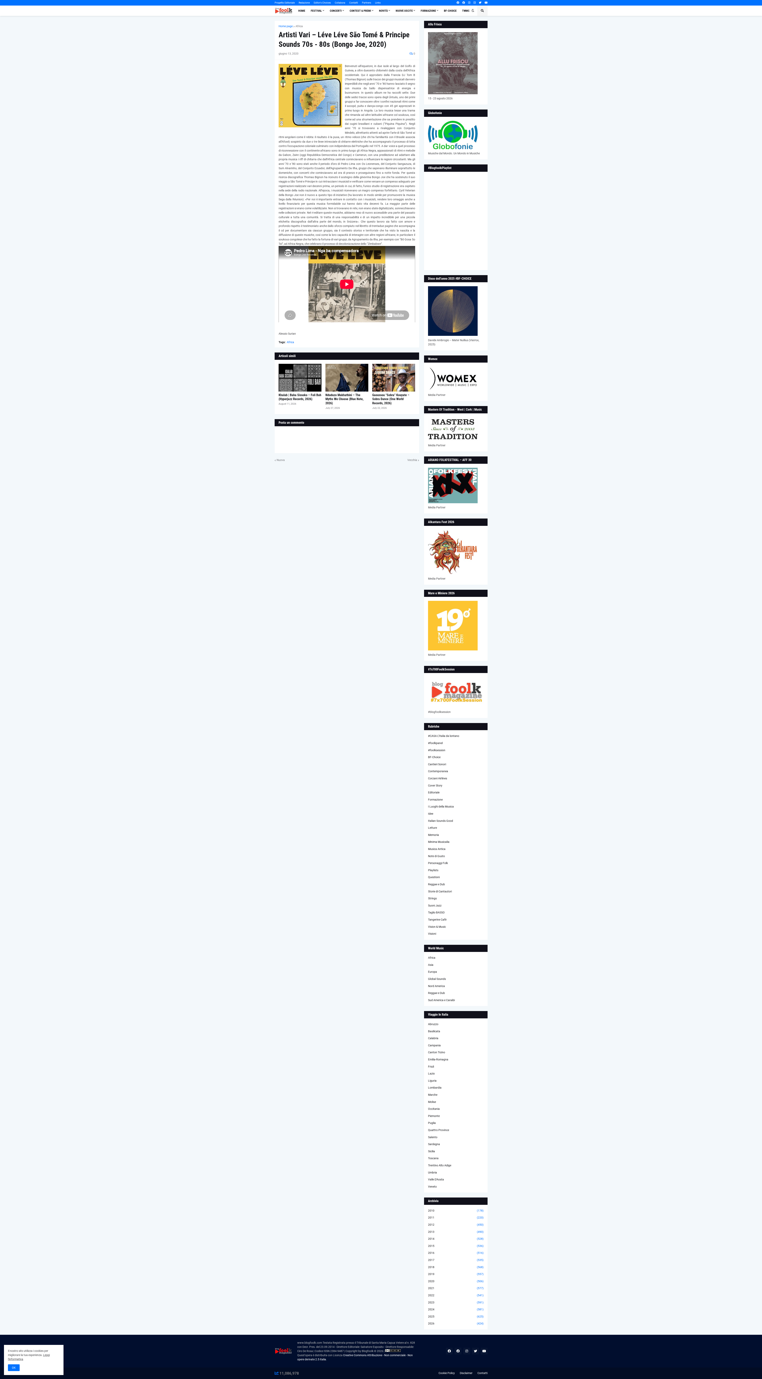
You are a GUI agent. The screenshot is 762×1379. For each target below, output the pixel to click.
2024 (456, 1309)
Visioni (432, 933)
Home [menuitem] (301, 10)
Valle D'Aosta (436, 1179)
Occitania (434, 1108)
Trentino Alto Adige (439, 1165)
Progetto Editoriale (285, 2)
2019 (456, 1274)
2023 (456, 1302)
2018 (456, 1267)
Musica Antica (436, 849)
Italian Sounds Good (440, 820)
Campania (434, 1045)
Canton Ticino (436, 1052)
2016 (456, 1252)
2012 (456, 1224)
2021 (456, 1288)
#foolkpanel (435, 743)
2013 (456, 1231)
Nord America (436, 986)
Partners (366, 2)
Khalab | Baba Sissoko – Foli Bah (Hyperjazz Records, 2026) (300, 397)
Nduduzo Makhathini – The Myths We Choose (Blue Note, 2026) (344, 399)
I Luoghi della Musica (441, 806)
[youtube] (486, 3)
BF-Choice (434, 757)
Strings (432, 898)
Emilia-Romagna (438, 1059)
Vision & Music (437, 926)
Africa (299, 26)
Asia (430, 964)
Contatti (353, 2)
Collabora (340, 2)
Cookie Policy (447, 1373)
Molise (432, 1101)
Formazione (435, 799)
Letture (432, 827)
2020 (456, 1281)
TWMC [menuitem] (466, 10)
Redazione (304, 2)
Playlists (433, 870)
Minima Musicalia (438, 841)
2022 (456, 1295)
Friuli (431, 1066)
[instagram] (469, 3)
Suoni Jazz (435, 905)
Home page (286, 26)
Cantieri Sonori (437, 764)
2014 (456, 1238)
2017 (456, 1260)
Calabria (433, 1038)
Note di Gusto (436, 856)
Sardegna (434, 1144)
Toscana (433, 1158)
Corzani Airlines (437, 778)
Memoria (433, 834)
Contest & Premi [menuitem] (360, 10)
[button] (473, 11)
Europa (432, 971)
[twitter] (480, 3)
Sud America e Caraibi (441, 1000)
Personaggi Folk (438, 863)
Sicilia (431, 1151)
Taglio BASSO (436, 912)
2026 (456, 1323)
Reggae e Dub (436, 884)
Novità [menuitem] (383, 10)
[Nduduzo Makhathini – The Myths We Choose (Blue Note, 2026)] (346, 378)
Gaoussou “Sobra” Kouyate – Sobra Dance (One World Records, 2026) (390, 399)
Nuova (281, 460)
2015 (456, 1245)
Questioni (434, 877)
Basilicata (434, 1031)
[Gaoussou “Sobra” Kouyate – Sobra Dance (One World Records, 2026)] (393, 378)
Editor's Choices (322, 2)
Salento (432, 1137)
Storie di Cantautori (440, 891)
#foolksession (436, 750)
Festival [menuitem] (316, 10)
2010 (456, 1210)
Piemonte (434, 1116)
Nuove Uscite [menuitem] (404, 10)
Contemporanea (438, 771)
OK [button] (14, 1367)
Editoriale (434, 792)
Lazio (431, 1073)
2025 (456, 1316)
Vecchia (412, 460)
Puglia (432, 1123)
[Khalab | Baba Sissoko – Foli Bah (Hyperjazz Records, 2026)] (300, 378)
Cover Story (435, 785)
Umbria (432, 1172)
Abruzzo (433, 1024)
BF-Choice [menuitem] (450, 10)
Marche (432, 1094)
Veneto (432, 1186)
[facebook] (458, 3)
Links (378, 2)
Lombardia (435, 1087)
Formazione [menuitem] (428, 10)
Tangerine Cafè (437, 919)
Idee (430, 813)
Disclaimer (466, 1373)
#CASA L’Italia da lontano (443, 736)
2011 (456, 1217)
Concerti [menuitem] (336, 10)
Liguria (432, 1080)
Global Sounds (437, 978)
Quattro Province (438, 1130)
